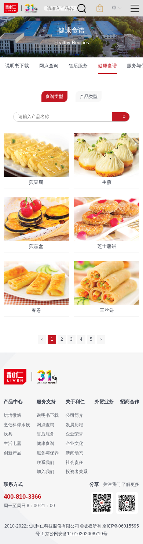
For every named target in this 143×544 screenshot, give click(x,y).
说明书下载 (17, 65)
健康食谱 (107, 65)
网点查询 (48, 65)
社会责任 (74, 462)
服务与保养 (48, 452)
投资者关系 (77, 471)
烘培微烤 (12, 415)
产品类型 (89, 96)
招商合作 (129, 401)
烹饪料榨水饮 (17, 424)
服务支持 (46, 401)
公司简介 (74, 415)
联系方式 (13, 484)
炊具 (8, 433)
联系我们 (45, 462)
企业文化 (74, 443)
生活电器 (12, 443)
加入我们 (45, 471)
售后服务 (78, 65)
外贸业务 (104, 401)
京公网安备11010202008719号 (76, 533)
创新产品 (12, 452)
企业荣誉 (74, 433)
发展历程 (74, 424)
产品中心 (13, 401)
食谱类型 (54, 96)
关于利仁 (75, 401)
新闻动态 (74, 452)
